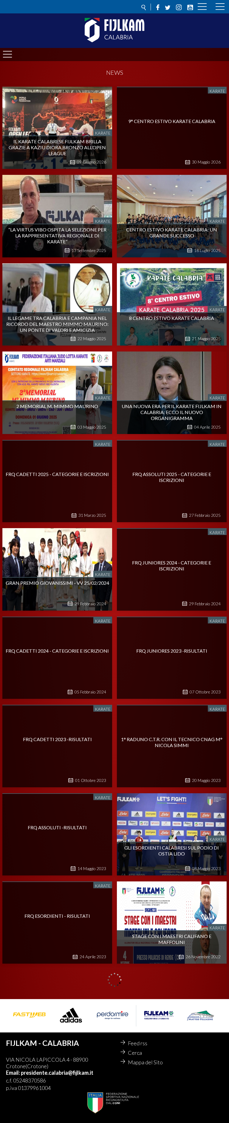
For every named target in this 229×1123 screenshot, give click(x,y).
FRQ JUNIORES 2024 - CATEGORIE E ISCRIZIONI (171, 565)
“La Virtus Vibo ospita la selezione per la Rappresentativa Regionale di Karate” (57, 235)
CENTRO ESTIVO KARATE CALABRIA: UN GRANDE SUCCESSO (171, 232)
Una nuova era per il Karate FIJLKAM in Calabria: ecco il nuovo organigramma (172, 412)
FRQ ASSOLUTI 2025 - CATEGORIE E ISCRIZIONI (171, 477)
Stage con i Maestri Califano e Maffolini (171, 939)
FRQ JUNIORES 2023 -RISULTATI (171, 651)
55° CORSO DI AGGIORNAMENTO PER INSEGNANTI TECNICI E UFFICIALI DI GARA (57, 1116)
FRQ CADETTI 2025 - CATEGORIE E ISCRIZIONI (57, 474)
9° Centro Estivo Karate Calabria (171, 121)
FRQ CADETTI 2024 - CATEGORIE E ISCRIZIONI (57, 651)
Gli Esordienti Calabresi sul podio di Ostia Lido (171, 850)
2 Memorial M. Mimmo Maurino (57, 406)
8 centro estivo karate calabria (171, 318)
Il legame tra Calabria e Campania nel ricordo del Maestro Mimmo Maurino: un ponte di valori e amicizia (57, 324)
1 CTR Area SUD (57, 1024)
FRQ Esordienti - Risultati (57, 916)
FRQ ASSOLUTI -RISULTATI (57, 827)
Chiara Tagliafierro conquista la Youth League (171, 1116)
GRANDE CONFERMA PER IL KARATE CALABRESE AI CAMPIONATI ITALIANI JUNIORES (171, 1008)
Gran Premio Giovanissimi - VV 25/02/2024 (57, 583)
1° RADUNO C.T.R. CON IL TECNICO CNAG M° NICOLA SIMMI (171, 742)
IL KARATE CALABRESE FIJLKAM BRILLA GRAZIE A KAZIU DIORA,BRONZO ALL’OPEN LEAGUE (57, 147)
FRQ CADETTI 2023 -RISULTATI (57, 739)
